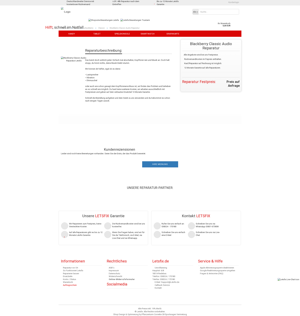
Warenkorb (68, 282)
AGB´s (111, 268)
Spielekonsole (122, 34)
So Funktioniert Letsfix (73, 270)
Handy (71, 34)
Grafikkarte (172, 34)
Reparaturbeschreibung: (103, 50)
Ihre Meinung (160, 164)
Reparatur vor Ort (70, 268)
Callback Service (162, 285)
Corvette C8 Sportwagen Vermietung (170, 314)
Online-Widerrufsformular (122, 279)
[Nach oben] (8, 311)
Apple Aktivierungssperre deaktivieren (217, 268)
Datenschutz (114, 273)
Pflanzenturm (148, 314)
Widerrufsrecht (115, 276)
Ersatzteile (67, 276)
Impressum (114, 270)
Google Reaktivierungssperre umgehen (217, 270)
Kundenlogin (233, 2)
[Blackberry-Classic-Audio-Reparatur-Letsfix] (74, 56)
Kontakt (158, 288)
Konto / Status (69, 279)
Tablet (97, 34)
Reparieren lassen (71, 273)
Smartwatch (148, 34)
